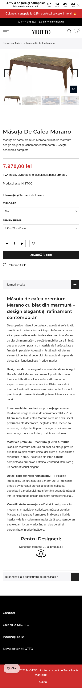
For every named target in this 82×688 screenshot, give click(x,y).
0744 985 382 (28, 21)
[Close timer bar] (78, 5)
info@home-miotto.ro (53, 21)
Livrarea (23, 174)
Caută (43, 681)
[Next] (74, 73)
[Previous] (8, 73)
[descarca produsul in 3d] (41, 553)
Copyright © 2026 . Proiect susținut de (34, 670)
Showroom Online (12, 43)
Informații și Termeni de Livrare (23, 195)
